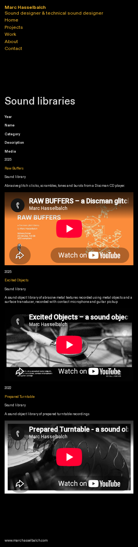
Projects (14, 27)
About (11, 41)
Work (10, 34)
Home (11, 20)
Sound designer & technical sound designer (54, 10)
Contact (13, 48)
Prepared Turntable (19, 396)
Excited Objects (16, 280)
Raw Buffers (14, 168)
